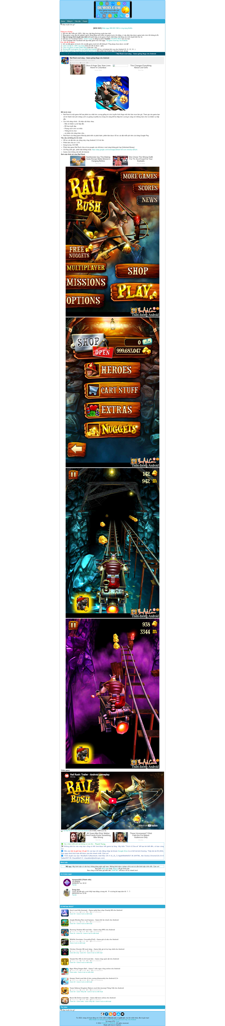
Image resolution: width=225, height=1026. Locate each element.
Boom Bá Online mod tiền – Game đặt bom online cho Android (93, 998)
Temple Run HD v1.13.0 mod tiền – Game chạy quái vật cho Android (94, 959)
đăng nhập (105, 869)
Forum (85, 21)
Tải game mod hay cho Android (116, 40)
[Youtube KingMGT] (114, 1015)
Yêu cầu (78, 21)
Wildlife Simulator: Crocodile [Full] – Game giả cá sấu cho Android (94, 939)
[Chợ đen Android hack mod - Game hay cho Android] (102, 1015)
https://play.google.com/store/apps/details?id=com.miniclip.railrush (114, 150)
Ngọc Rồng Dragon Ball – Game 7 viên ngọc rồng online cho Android (95, 969)
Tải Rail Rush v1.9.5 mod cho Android (76, 831)
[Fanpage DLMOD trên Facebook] (106, 1015)
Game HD (73, 914)
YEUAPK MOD (116, 39)
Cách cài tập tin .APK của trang (73, 46)
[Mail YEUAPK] (122, 1015)
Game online (73, 972)
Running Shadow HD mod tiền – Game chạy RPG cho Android (92, 930)
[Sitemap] (118, 1015)
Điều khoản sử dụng (96, 1019)
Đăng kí (70, 21)
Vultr (117, 1021)
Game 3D (73, 933)
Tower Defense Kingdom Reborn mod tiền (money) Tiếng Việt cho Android (97, 988)
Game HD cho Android (111, 1019)
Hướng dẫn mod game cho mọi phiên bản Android (80, 49)
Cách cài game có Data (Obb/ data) (75, 47)
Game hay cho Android (128, 1019)
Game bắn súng (74, 952)
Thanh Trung (88, 39)
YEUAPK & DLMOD (108, 1023)
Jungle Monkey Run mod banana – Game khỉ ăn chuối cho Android (94, 920)
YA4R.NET (115, 870)
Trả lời (74, 885)
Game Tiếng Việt (81, 991)
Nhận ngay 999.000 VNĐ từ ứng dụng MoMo (117, 28)
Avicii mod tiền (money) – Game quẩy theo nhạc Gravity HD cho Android (96, 910)
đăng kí (115, 869)
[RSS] (110, 1015)
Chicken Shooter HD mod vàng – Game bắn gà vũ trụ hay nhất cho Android (97, 949)
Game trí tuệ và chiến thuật (84, 914)
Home (63, 21)
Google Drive (123, 851)
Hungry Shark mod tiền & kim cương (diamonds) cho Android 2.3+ (94, 978)
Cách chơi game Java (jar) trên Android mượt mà (79, 51)
